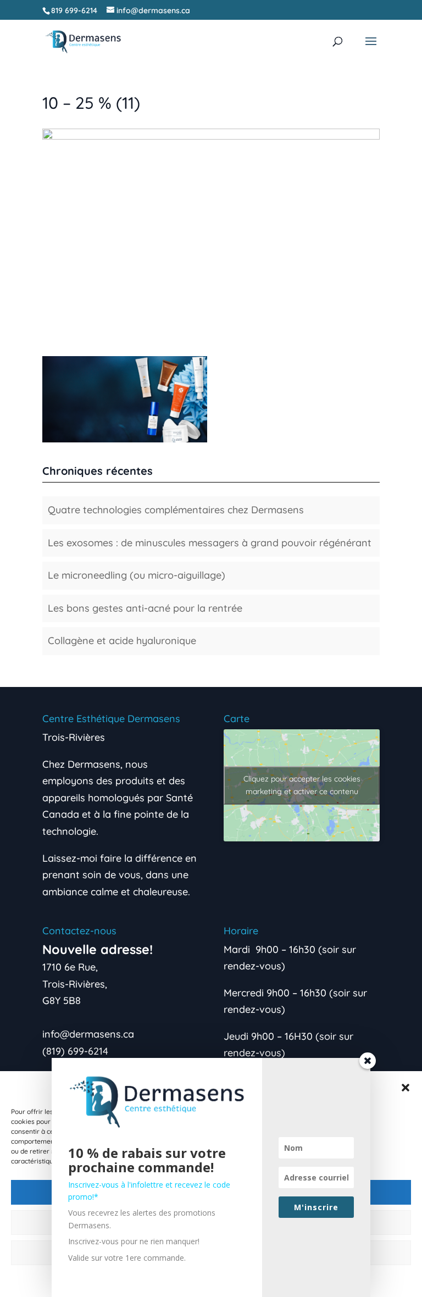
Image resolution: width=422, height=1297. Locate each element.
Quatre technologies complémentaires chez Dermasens (176, 509)
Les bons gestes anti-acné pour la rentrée (145, 608)
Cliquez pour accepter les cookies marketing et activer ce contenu (301, 785)
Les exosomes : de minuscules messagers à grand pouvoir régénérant (209, 542)
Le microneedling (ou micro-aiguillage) (136, 575)
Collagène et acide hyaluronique (122, 640)
